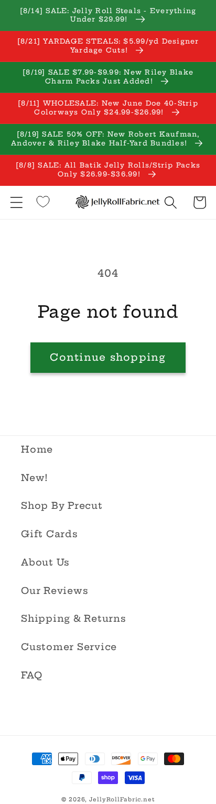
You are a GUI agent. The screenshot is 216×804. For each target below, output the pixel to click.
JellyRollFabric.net (122, 799)
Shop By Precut (62, 505)
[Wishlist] (43, 201)
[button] (16, 202)
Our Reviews (54, 591)
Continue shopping (108, 357)
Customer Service (69, 647)
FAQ (31, 675)
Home (37, 449)
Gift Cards (49, 534)
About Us (45, 562)
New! (34, 478)
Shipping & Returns (73, 618)
